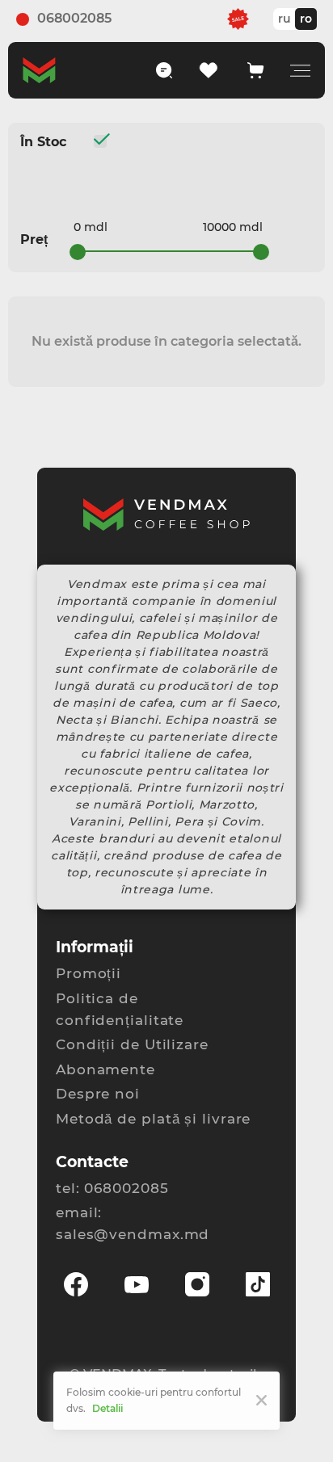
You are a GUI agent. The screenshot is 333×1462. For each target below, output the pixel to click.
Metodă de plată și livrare (153, 1119)
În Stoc (43, 141)
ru (284, 18)
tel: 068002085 (112, 1188)
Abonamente (105, 1069)
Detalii (107, 1408)
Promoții (88, 973)
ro (306, 18)
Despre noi (98, 1094)
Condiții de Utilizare (132, 1044)
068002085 (74, 18)
